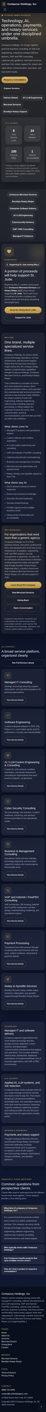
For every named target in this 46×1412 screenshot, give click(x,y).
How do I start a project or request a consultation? (20, 1270)
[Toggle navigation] (4, 9)
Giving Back (23, 600)
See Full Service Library (23, 663)
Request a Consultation (15, 80)
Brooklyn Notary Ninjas (23, 201)
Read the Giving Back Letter (23, 310)
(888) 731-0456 (8, 1390)
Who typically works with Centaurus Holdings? (20, 1248)
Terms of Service (8, 1373)
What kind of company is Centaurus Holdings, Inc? (20, 1209)
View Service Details (15, 700)
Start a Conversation (23, 608)
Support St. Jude (23, 318)
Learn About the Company (23, 585)
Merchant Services (9, 1359)
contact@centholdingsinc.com (14, 1394)
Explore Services (12, 88)
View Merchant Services (23, 593)
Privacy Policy (7, 1376)
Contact (4, 1347)
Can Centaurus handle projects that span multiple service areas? (20, 1259)
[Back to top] (41, 1407)
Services (5, 1339)
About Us (5, 1336)
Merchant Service (9, 1341)
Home (4, 1333)
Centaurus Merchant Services (23, 195)
